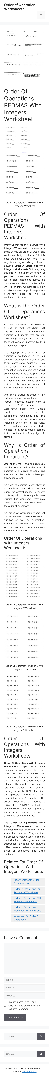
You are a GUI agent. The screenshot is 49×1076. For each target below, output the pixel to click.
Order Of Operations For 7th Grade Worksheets (27, 891)
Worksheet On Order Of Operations (26, 918)
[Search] (41, 1036)
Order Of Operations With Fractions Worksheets (28, 900)
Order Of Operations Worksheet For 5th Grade (27, 909)
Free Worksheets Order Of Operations (26, 882)
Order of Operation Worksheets (20, 7)
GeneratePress (29, 1071)
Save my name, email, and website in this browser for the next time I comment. (24, 1005)
